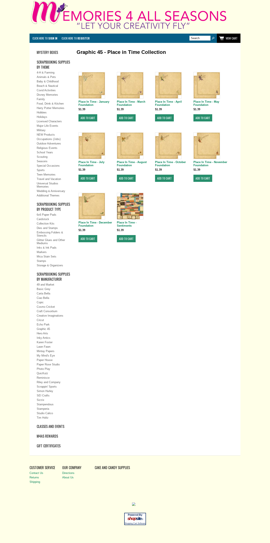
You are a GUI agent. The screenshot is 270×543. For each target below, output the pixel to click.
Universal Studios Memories (47, 185)
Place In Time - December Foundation (95, 224)
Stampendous (45, 404)
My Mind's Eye (46, 355)
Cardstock (43, 219)
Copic (40, 302)
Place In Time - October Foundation (170, 164)
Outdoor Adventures (49, 143)
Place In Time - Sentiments (126, 224)
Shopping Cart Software (135, 523)
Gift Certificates (49, 445)
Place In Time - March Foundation (131, 103)
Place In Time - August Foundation (132, 164)
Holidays (42, 116)
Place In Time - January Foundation (93, 103)
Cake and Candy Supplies (112, 467)
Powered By (135, 514)
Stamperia (43, 408)
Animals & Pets (46, 77)
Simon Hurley (45, 391)
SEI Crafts (43, 395)
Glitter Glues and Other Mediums (51, 241)
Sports (41, 170)
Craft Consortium (47, 311)
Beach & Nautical (47, 85)
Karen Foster (45, 342)
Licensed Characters (49, 121)
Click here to (44, 38)
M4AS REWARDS (47, 436)
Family (41, 99)
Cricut (40, 320)
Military (41, 130)
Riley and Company (49, 382)
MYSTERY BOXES (47, 52)
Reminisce (43, 377)
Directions (68, 473)
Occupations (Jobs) (49, 139)
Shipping (35, 481)
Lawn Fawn (43, 346)
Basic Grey (43, 289)
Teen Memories (46, 174)
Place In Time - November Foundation (210, 164)
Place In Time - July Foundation (91, 164)
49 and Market (45, 284)
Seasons (42, 161)
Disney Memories (47, 94)
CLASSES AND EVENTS (50, 426)
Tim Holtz (43, 417)
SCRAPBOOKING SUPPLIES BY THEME (53, 65)
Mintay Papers (45, 351)
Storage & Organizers (50, 265)
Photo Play (43, 368)
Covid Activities (46, 90)
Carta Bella (43, 293)
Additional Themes (48, 195)
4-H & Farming (45, 72)
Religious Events (47, 148)
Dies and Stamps (47, 228)
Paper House (45, 360)
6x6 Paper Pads (46, 214)
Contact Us (36, 473)
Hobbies (42, 112)
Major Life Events (47, 125)
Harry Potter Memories (50, 108)
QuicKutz (42, 373)
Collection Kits (45, 223)
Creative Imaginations (50, 315)
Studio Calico (45, 413)
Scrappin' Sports (47, 386)
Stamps (41, 261)
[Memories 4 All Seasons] (135, 29)
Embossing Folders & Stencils (50, 234)
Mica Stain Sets (46, 256)
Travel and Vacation (49, 179)
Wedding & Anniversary (51, 191)
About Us (68, 477)
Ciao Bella (43, 297)
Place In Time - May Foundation (206, 103)
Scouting (42, 156)
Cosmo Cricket (46, 306)
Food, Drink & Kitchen (50, 103)
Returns (34, 477)
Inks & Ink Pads (47, 247)
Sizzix (40, 399)
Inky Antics (43, 337)
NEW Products (46, 134)
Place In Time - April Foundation (168, 103)
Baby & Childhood (48, 81)
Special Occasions (48, 165)
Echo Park (43, 324)
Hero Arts (42, 333)
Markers (42, 252)
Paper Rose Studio (48, 364)
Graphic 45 (43, 329)
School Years (45, 152)
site (135, 518)
